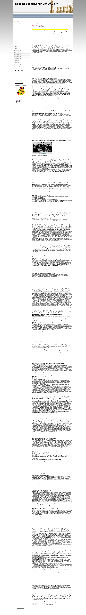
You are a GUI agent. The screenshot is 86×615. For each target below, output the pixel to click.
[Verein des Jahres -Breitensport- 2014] (21, 91)
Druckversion (19, 608)
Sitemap (22, 608)
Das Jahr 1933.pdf (39, 25)
